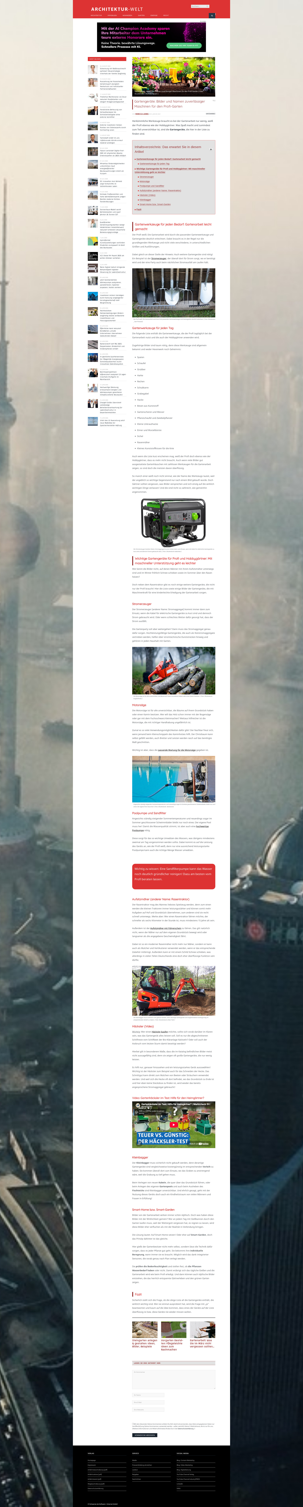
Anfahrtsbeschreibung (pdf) (97, 1470)
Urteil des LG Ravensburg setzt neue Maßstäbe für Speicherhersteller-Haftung (112, 422)
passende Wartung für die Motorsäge (177, 750)
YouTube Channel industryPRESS (188, 1479)
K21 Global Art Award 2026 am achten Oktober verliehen (112, 257)
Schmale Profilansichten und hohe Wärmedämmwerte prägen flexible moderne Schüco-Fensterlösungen (112, 198)
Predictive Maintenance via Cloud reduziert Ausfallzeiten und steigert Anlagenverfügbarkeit (113, 99)
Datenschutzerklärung (186, 1429)
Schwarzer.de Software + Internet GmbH (103, 1504)
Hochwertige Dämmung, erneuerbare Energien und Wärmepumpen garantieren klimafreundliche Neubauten (111, 391)
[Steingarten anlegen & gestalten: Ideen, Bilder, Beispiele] (145, 1329)
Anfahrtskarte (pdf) (94, 1479)
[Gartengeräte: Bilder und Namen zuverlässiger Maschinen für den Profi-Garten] (173, 77)
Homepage (92, 1460)
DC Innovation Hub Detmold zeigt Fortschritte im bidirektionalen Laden (111, 183)
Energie (154, 15)
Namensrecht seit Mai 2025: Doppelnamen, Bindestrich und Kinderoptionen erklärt (112, 346)
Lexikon (135, 1470)
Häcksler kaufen (160, 1031)
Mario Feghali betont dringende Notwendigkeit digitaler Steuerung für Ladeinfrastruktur (113, 269)
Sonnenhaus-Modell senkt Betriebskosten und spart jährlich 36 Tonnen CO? (110, 212)
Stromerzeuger (147, 177)
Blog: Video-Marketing (185, 1465)
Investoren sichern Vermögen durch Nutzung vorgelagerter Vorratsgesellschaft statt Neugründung (112, 299)
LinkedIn (180, 1484)
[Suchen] (212, 15)
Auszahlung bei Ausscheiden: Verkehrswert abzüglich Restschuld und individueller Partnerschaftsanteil (112, 85)
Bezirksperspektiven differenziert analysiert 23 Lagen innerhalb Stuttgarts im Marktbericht (113, 375)
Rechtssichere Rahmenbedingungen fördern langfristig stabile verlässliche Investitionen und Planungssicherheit (112, 316)
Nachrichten (136, 1479)
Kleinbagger (145, 200)
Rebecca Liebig (142, 114)
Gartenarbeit (210, 113)
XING (178, 1488)
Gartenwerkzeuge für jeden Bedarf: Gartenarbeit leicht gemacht (168, 159)
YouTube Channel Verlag (185, 1474)
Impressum (92, 1465)
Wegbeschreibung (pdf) (96, 1484)
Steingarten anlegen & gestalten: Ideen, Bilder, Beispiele (144, 1343)
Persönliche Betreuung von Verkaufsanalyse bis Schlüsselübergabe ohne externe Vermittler (111, 113)
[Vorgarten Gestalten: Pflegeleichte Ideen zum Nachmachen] (173, 1329)
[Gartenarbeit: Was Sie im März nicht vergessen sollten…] (202, 1329)
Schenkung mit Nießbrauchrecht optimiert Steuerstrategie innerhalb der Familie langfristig (113, 71)
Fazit (138, 209)
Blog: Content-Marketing (185, 1460)
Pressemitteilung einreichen (142, 1465)
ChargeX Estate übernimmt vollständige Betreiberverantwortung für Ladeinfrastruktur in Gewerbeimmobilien (111, 407)
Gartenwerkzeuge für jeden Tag (154, 163)
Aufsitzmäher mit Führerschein (165, 928)
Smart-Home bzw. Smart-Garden (155, 204)
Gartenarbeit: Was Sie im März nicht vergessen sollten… (202, 1343)
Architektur (96, 15)
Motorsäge (145, 181)
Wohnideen (127, 15)
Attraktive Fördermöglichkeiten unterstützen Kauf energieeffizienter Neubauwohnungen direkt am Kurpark (112, 168)
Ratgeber (135, 1474)
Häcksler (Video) (147, 195)
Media (134, 1460)
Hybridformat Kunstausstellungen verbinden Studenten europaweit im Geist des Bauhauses (112, 244)
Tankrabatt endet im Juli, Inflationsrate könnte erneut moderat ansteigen (111, 140)
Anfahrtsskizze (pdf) (95, 1474)
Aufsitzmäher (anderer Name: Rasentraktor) (160, 190)
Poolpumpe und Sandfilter (152, 186)
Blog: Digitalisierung (184, 1470)
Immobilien (112, 15)
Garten (141, 15)
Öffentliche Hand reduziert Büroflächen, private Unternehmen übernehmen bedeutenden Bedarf (111, 332)
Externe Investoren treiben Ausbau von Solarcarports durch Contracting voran (113, 127)
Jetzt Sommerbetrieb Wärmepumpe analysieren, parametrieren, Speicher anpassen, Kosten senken (110, 283)
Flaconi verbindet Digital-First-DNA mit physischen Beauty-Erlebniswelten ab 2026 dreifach (113, 153)
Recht (166, 15)
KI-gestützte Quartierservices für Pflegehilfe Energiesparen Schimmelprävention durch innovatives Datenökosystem (112, 360)
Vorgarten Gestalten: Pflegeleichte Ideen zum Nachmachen (172, 1345)
